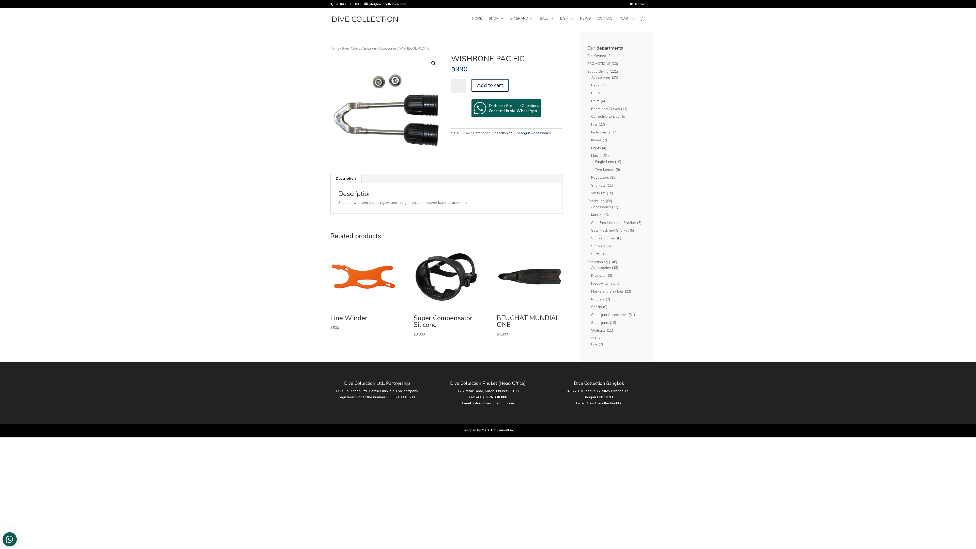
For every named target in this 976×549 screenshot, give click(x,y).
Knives (596, 140)
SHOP (494, 19)
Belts (595, 101)
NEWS (585, 19)
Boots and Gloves (605, 108)
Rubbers (598, 299)
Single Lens (604, 161)
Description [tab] (346, 178)
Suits (595, 254)
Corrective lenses (605, 116)
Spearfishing (351, 48)
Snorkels (598, 185)
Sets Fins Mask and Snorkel (613, 222)
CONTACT (606, 19)
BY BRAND (519, 19)
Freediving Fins (603, 283)
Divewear (599, 275)
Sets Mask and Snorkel (610, 230)
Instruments (600, 132)
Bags (595, 85)
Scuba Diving (597, 71)
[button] (433, 63)
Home (334, 48)
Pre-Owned (596, 55)
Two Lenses (605, 169)
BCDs (595, 93)
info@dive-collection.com (493, 403)
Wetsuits (598, 193)
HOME (477, 19)
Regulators (600, 177)
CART (625, 19)
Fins (594, 124)
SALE (544, 19)
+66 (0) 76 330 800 (491, 397)
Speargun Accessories (380, 48)
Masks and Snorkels (607, 291)
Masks (596, 155)
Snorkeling (596, 201)
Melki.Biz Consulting (498, 430)
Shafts (596, 306)
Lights (596, 148)
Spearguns (600, 322)
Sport (591, 338)
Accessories (601, 77)
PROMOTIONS (599, 63)
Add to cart (490, 85)
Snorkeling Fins (603, 238)
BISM (564, 19)
